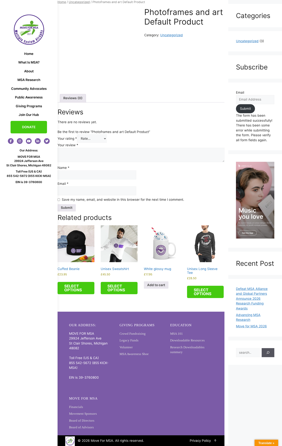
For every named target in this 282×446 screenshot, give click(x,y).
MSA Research (28, 80)
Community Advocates (29, 89)
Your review (68, 145)
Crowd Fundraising (133, 333)
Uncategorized (79, 2)
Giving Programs (29, 106)
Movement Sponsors (83, 413)
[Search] (268, 352)
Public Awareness (29, 97)
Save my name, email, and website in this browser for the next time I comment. (123, 200)
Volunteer (126, 347)
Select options (73, 288)
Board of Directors (81, 420)
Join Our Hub (29, 115)
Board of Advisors (81, 427)
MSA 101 (176, 333)
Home (28, 54)
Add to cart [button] (156, 285)
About (29, 71)
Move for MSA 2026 (251, 326)
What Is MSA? (29, 62)
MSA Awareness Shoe (134, 354)
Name (63, 168)
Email (63, 184)
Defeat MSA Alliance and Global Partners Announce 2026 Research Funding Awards (252, 298)
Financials (76, 407)
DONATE (28, 127)
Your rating (67, 138)
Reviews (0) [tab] (72, 98)
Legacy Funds (129, 340)
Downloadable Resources (187, 340)
